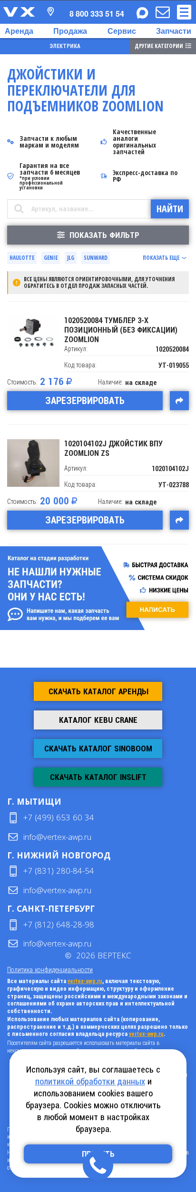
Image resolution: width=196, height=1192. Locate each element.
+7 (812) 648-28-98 (58, 924)
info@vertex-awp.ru (57, 836)
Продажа (70, 30)
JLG (70, 258)
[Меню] (184, 12)
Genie (51, 258)
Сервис (122, 30)
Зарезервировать (85, 400)
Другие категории (159, 46)
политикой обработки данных (90, 1081)
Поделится (179, 400)
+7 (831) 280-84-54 (58, 870)
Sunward (96, 258)
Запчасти (173, 30)
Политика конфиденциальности (50, 969)
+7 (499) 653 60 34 (58, 817)
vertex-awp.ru (85, 981)
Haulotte (22, 258)
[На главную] (19, 12)
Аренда (19, 30)
